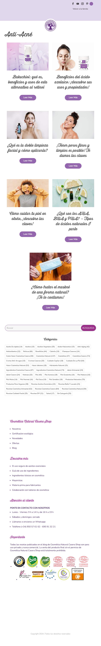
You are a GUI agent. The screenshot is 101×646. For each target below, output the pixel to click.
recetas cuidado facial (17, 393)
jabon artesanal (75, 370)
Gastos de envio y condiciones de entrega (20, 608)
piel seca (41, 379)
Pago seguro (50, 608)
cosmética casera (81, 356)
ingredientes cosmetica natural (50, 370)
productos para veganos (17, 384)
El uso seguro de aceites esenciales (29, 466)
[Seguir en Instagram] (82, 3)
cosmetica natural (45, 356)
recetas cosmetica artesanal (19, 389)
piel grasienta (67, 375)
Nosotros (16, 428)
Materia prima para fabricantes (26, 485)
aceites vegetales (46, 347)
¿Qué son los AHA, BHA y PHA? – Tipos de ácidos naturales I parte (73, 221)
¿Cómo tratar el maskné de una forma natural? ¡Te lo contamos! (50, 292)
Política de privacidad (68, 608)
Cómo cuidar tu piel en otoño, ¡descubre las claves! (27, 218)
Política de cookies (58, 608)
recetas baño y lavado (69, 384)
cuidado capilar (55, 361)
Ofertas (15, 443)
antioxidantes (13, 351)
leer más (27, 97)
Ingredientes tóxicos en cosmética (28, 475)
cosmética (64, 356)
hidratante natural (58, 365)
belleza (28, 351)
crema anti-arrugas (15, 361)
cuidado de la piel (75, 361)
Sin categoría (64, 393)
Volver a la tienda (80, 9)
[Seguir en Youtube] (77, 3)
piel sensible (56, 379)
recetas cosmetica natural (74, 389)
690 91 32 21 (49, 526)
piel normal (26, 379)
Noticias (27, 375)
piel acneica (51, 375)
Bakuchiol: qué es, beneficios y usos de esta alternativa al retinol (27, 82)
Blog (14, 448)
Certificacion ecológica (22, 433)
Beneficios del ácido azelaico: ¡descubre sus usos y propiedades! (73, 82)
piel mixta (11, 379)
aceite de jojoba (14, 347)
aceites (29, 347)
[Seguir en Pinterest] (87, 3)
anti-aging (83, 347)
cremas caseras (36, 361)
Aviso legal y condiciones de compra (37, 608)
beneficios (41, 351)
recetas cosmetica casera (47, 389)
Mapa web (87, 608)
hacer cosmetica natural (17, 365)
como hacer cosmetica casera (19, 356)
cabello (54, 351)
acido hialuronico (66, 347)
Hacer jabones (39, 365)
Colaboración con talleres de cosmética (30, 490)
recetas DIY (37, 393)
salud (50, 393)
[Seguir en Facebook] (73, 3)
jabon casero (13, 375)
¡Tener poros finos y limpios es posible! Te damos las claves (73, 150)
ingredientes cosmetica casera (20, 370)
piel (38, 375)
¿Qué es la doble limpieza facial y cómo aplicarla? (27, 148)
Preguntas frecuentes (79, 608)
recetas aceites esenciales (43, 384)
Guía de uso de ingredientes (25, 470)
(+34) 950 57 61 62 (30, 526)
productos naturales (75, 379)
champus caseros (71, 351)
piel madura (83, 375)
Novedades (17, 438)
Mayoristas (17, 480)
